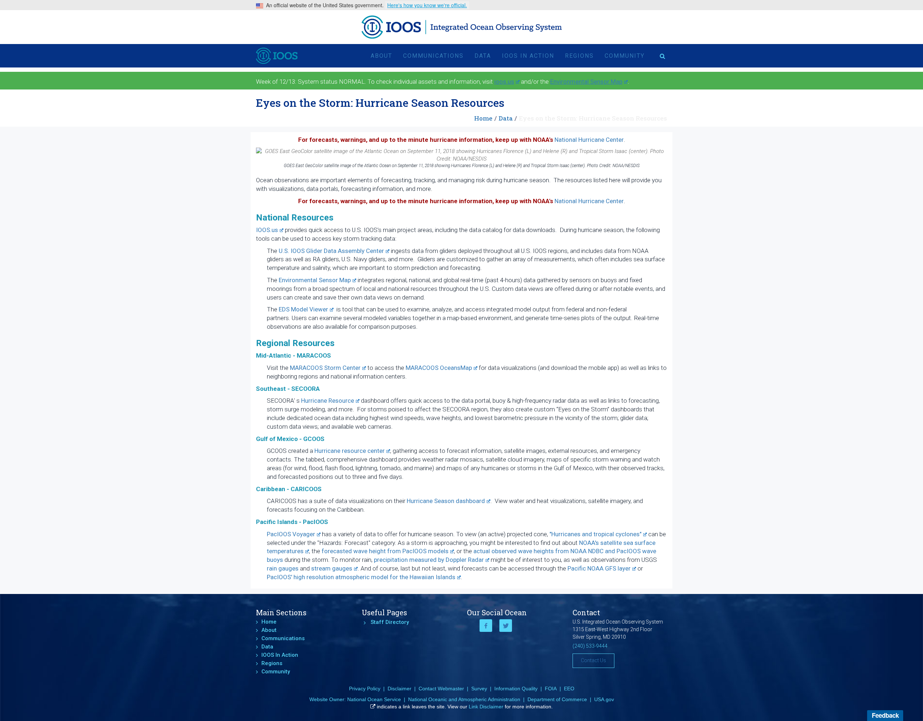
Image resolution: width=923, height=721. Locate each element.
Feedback (885, 715)
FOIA (551, 688)
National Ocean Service (374, 699)
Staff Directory (390, 622)
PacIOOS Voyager (291, 534)
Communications (433, 55)
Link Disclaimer (486, 706)
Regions (579, 55)
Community (625, 55)
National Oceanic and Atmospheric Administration (464, 699)
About (381, 55)
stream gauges (331, 568)
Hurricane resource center (349, 450)
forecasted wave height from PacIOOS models (385, 551)
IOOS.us (267, 229)
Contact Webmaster (441, 688)
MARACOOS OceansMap (439, 367)
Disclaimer (399, 688)
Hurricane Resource (327, 400)
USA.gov (604, 699)
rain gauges (283, 568)
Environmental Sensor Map (586, 81)
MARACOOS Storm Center (325, 367)
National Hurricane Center (589, 139)
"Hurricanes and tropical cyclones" (595, 534)
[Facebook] (486, 625)
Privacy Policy (364, 688)
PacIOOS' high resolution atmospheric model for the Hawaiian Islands (361, 577)
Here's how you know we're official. (427, 5)
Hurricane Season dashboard (446, 500)
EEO (569, 688)
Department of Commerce (557, 699)
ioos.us (504, 81)
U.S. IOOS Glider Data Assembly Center (331, 250)
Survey (479, 688)
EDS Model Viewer (303, 309)
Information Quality (516, 688)
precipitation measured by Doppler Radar (428, 559)
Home (483, 118)
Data (482, 55)
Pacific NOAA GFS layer (599, 568)
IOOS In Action (528, 55)
